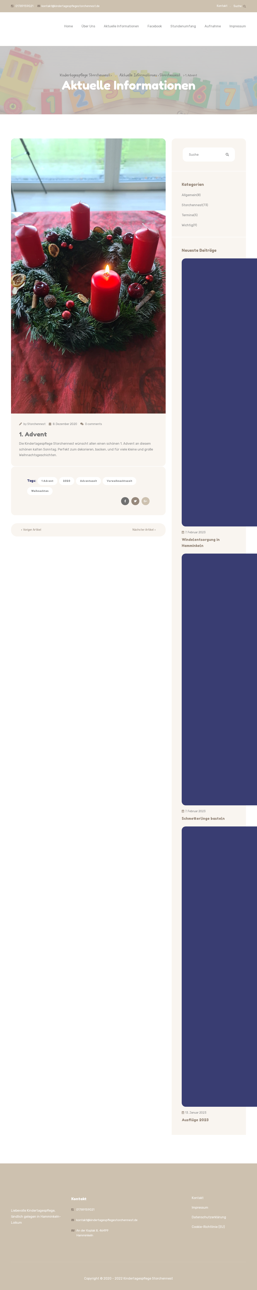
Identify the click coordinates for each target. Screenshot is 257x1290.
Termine (188, 215)
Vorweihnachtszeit (119, 480)
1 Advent (47, 480)
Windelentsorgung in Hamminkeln (201, 542)
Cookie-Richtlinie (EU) (208, 1227)
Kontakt (222, 6)
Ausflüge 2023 (195, 1120)
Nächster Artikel (143, 529)
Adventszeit (88, 480)
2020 (66, 480)
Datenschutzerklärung (209, 1217)
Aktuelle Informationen (121, 26)
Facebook (155, 26)
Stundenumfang (183, 26)
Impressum (237, 26)
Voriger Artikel (32, 529)
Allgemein (189, 195)
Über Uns (88, 26)
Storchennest (36, 424)
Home (68, 26)
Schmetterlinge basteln (203, 818)
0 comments (93, 424)
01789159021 (24, 6)
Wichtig (187, 225)
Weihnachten (40, 490)
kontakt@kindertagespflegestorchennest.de (71, 6)
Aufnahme (213, 26)
